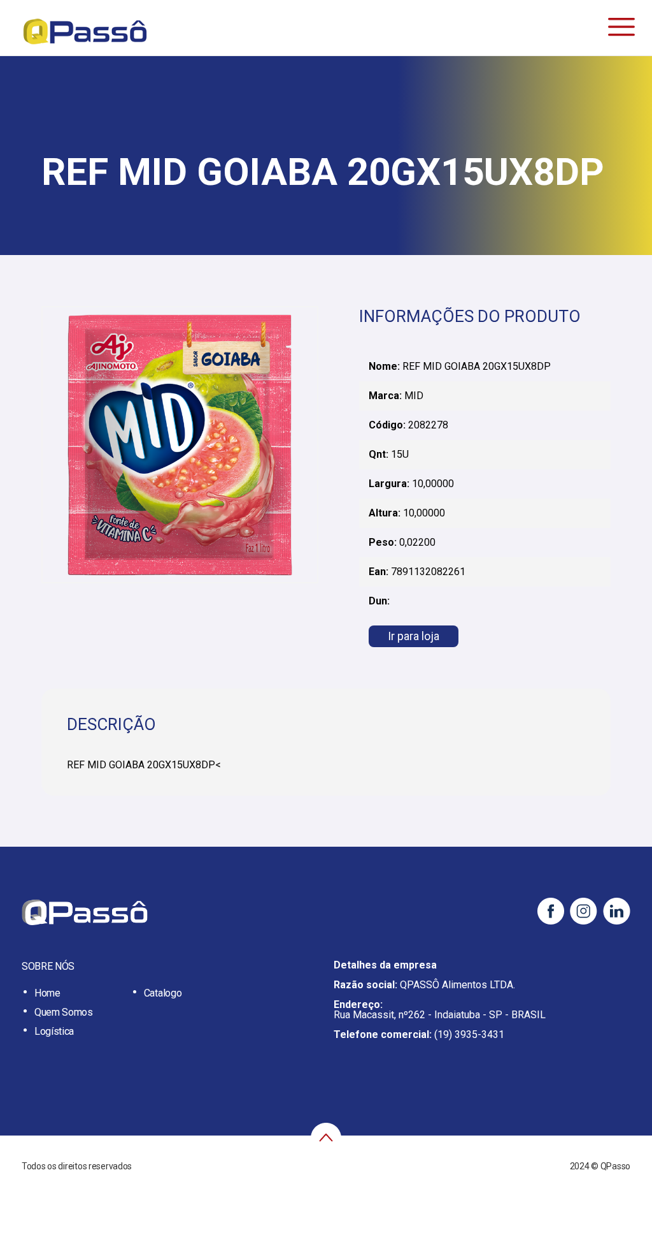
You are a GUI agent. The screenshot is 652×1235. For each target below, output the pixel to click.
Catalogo (162, 993)
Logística (54, 1031)
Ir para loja (413, 636)
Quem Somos (63, 1012)
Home (47, 993)
